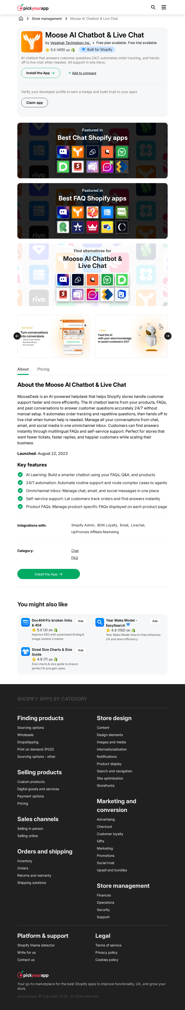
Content (103, 727)
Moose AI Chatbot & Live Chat (92, 262)
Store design (114, 718)
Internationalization (112, 749)
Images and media (111, 742)
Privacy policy (106, 952)
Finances (104, 895)
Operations (105, 902)
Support (103, 917)
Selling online (27, 836)
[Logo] (33, 7)
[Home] (24, 18)
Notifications (107, 756)
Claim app (34, 102)
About (23, 369)
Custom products (31, 782)
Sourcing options (30, 727)
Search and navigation (114, 771)
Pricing (43, 369)
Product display (109, 764)
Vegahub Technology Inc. (70, 43)
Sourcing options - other (36, 756)
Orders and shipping (45, 851)
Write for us (26, 952)
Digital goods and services (38, 789)
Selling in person (30, 828)
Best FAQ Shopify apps (92, 198)
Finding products (40, 718)
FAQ (74, 558)
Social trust (105, 863)
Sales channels (38, 819)
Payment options (30, 796)
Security (103, 910)
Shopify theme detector (36, 945)
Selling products (39, 772)
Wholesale (25, 735)
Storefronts (105, 785)
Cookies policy (106, 960)
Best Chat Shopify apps (93, 137)
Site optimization (110, 778)
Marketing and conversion (116, 805)
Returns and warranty (34, 875)
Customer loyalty (110, 834)
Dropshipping (28, 742)
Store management (47, 18)
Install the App (38, 73)
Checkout (104, 826)
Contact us (25, 960)
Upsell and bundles (112, 870)
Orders (22, 868)
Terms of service (108, 945)
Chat (75, 551)
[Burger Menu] (164, 7)
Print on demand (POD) (35, 749)
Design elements (110, 735)
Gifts (100, 841)
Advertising (106, 819)
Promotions (105, 855)
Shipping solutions (31, 883)
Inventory (24, 861)
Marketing (105, 848)
